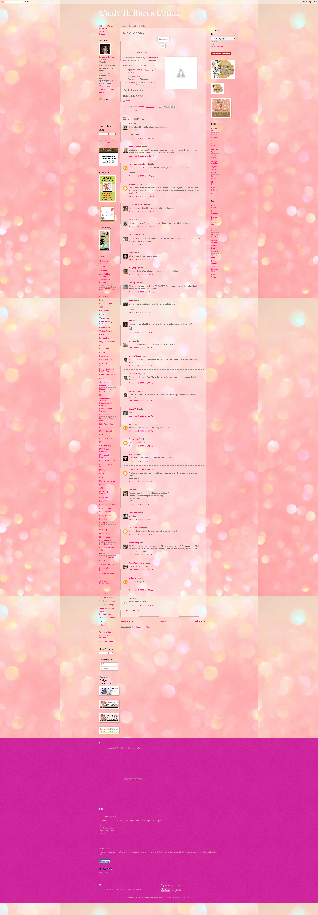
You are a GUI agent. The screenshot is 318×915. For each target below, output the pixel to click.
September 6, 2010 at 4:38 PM (141, 431)
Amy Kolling (134, 543)
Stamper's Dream (106, 574)
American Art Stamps (104, 281)
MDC (101, 435)
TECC (101, 587)
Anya (101, 293)
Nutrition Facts (130, 748)
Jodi (130, 321)
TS (100, 621)
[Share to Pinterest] (174, 107)
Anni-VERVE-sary (106, 289)
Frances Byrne (214, 150)
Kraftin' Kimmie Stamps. (105, 410)
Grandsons (103, 382)
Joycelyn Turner (215, 168)
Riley (101, 526)
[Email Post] (160, 107)
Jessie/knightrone (136, 563)
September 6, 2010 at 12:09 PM (141, 244)
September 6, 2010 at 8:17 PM (141, 519)
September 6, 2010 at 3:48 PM (141, 348)
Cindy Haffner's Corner (140, 12)
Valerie (132, 300)
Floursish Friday (105, 360)
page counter (104, 872)
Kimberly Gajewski (137, 184)
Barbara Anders (214, 139)
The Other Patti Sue (137, 205)
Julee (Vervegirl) (136, 146)
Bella (101, 300)
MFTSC (102, 474)
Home (163, 621)
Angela (214, 134)
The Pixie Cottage (106, 605)
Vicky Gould (213, 276)
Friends (102, 378)
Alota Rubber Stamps (104, 275)
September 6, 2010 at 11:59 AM (141, 227)
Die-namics (104, 338)
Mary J (132, 252)
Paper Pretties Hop (107, 505)
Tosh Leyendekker (214, 269)
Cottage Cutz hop (106, 331)
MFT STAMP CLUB (107, 461)
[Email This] (165, 107)
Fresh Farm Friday (107, 375)
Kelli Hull (214, 173)
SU (100, 577)
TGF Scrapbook (105, 594)
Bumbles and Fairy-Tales (139, 469)
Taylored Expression (104, 582)
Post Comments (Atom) (141, 627)
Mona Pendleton (136, 528)
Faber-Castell (104, 349)
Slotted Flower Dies (107, 557)
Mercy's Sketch (105, 438)
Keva (131, 220)
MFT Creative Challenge (105, 450)
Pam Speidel (134, 283)
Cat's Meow (104, 311)
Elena (131, 341)
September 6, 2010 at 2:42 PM (141, 312)
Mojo (136, 110)
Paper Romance (106, 508)
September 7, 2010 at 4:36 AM (141, 590)
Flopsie (102, 352)
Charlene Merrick (215, 224)
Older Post (200, 621)
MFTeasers (104, 470)
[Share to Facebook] (172, 107)
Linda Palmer (134, 235)
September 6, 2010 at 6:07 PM (141, 446)
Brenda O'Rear (214, 218)
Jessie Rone (214, 156)
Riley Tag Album (105, 544)
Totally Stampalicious (105, 613)
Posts (105, 664)
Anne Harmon (214, 206)
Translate (220, 47)
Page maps (104, 497)
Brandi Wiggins (214, 212)
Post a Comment (133, 610)
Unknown (133, 578)
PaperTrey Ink (105, 512)
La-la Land (103, 415)
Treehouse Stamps (107, 618)
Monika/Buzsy (135, 356)
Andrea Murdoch (214, 129)
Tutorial (102, 625)
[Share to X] (169, 107)
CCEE (102, 314)
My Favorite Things (107, 481)
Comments (107, 669)
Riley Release (105, 541)
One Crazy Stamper (103, 493)
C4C (101, 307)
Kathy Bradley (214, 247)
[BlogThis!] (167, 107)
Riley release (104, 537)
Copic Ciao (136, 76)
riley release (104, 533)
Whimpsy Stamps (106, 632)
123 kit (102, 267)
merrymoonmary (165, 897)
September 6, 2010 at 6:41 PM (141, 482)
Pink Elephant (105, 519)
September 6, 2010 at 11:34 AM (141, 176)
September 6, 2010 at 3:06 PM (141, 333)
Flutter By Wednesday (104, 364)
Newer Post (127, 621)
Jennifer (132, 454)
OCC (101, 485)
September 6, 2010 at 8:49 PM (141, 535)
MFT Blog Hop (105, 446)
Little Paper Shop (106, 424)
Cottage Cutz (104, 327)
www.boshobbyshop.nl (139, 164)
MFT (131, 110)
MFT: (138, 70)
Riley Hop (103, 530)
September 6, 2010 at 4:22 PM (141, 416)
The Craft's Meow (106, 597)
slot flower (103, 554)
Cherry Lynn (104, 318)
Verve (101, 629)
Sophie (102, 561)
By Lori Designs (105, 304)
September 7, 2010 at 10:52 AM (141, 605)
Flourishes (103, 356)
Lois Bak (214, 252)
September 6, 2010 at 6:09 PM (141, 461)
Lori (130, 490)
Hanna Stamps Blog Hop (105, 390)
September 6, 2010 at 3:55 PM (141, 365)
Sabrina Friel (214, 256)
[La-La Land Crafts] (223, 78)
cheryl (131, 424)
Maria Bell (213, 183)
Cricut (101, 335)
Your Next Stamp (106, 641)
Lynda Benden (214, 177)
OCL (101, 488)
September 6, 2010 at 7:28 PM (141, 504)
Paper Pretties (105, 501)
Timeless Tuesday (106, 608)
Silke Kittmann (214, 189)
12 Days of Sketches (103, 262)
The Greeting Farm (107, 601)
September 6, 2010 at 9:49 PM (141, 555)
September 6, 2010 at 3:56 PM (141, 401)
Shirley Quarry (214, 262)
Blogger (186, 897)
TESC (101, 590)
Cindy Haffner (138, 107)
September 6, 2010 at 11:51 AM (141, 196)
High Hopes (104, 395)
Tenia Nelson (134, 512)
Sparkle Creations (106, 564)
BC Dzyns (103, 296)
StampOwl (133, 409)
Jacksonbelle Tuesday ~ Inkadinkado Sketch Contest (107, 402)
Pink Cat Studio (105, 515)
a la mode (103, 270)
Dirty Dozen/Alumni (107, 342)
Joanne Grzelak (214, 162)
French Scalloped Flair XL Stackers (106, 370)
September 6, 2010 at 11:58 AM (141, 212)
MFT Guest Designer (104, 456)
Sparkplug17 (134, 439)
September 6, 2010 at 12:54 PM (141, 292)
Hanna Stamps (105, 386)
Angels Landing (105, 286)
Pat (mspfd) (134, 268)
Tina (130, 598)
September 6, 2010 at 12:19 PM (141, 259)
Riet (130, 124)
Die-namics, (132, 82)
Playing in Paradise (107, 523)
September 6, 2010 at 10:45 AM (141, 138)
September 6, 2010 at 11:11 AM (141, 156)
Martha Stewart (105, 431)
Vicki (213, 194)
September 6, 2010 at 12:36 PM (141, 275)
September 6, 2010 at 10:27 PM (141, 570)
